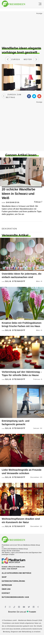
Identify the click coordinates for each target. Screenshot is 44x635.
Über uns (6, 589)
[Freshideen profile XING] (38, 607)
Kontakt (6, 593)
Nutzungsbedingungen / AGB (15, 597)
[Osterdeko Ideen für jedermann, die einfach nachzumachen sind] (22, 254)
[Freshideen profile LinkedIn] (34, 607)
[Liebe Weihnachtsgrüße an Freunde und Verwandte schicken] (22, 450)
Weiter (28, 59)
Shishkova (13, 202)
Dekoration (9, 229)
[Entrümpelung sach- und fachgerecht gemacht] (22, 401)
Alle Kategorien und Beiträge (16, 573)
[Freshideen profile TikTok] (14, 607)
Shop (4, 577)
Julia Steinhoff (15, 281)
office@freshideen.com (16, 567)
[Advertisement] (22, 29)
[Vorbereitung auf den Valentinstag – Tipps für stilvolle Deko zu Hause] (22, 352)
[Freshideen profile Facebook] (6, 607)
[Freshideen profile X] (29, 607)
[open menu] (40, 4)
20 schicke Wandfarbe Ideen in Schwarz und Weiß (18, 193)
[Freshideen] (13, 3)
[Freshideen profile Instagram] (10, 607)
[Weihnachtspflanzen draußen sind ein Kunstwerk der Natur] (22, 499)
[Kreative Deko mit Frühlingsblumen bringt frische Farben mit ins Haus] (22, 303)
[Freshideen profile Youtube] (24, 607)
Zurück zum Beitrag (13, 96)
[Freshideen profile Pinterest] (19, 607)
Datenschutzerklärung (13, 581)
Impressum (7, 585)
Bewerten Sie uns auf (17, 612)
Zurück (15, 59)
